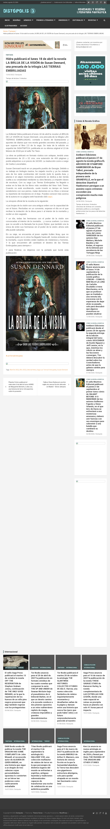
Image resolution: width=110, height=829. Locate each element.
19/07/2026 (87, 713)
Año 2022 (23, 370)
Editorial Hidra (31, 370)
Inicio (7, 20)
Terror (20, 667)
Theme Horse (38, 813)
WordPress (63, 813)
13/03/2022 (10, 75)
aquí (50, 197)
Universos (63, 20)
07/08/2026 (90, 373)
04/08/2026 (35, 721)
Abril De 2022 (14, 370)
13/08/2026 (90, 317)
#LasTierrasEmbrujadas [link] (14, 356)
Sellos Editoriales (80, 2)
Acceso (23, 26)
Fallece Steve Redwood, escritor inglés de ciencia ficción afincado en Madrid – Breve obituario (54, 384)
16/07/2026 (9, 789)
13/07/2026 (61, 786)
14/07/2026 (35, 792)
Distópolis (18, 75)
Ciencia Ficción (89, 665)
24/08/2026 (80, 201)
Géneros (27, 20)
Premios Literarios (44, 20)
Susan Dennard (62, 370)
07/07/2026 (87, 765)
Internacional (11, 651)
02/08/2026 (90, 434)
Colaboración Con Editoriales (63, 2)
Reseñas (16, 20)
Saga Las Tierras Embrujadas (47, 370)
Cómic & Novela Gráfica (87, 121)
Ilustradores (11, 26)
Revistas (92, 20)
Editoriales (78, 20)
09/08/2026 (9, 710)
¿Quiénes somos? (46, 2)
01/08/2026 (61, 724)
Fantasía (9, 55)
